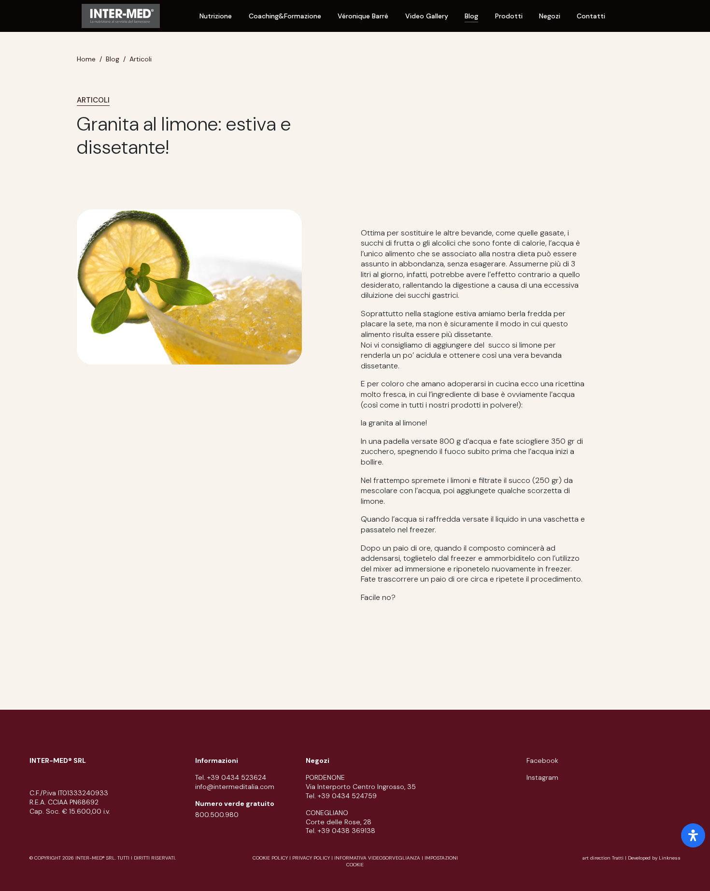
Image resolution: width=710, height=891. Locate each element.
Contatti (591, 16)
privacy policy (311, 858)
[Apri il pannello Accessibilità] (693, 835)
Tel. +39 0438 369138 (340, 830)
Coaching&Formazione (285, 16)
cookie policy (270, 858)
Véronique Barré (363, 16)
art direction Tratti (603, 858)
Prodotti (509, 16)
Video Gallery (426, 16)
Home (86, 59)
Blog (471, 16)
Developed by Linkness (654, 858)
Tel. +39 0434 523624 (230, 777)
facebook (542, 760)
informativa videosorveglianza (377, 858)
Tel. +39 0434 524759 (341, 795)
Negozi (549, 16)
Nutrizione (215, 16)
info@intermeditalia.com (234, 786)
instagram (542, 777)
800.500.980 (217, 814)
